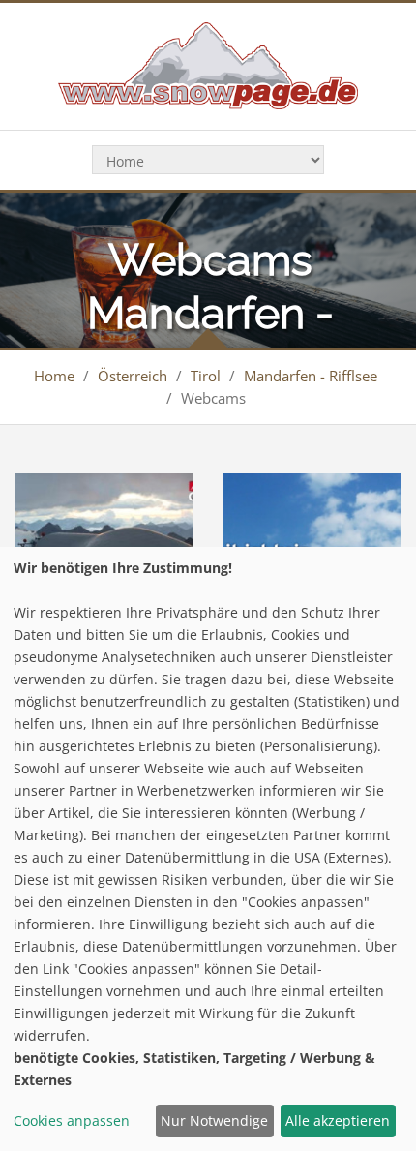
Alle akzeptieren (337, 1120)
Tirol (206, 375)
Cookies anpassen (72, 1120)
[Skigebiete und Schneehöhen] (207, 64)
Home (54, 375)
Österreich (132, 375)
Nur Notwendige (214, 1120)
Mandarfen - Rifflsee (310, 375)
